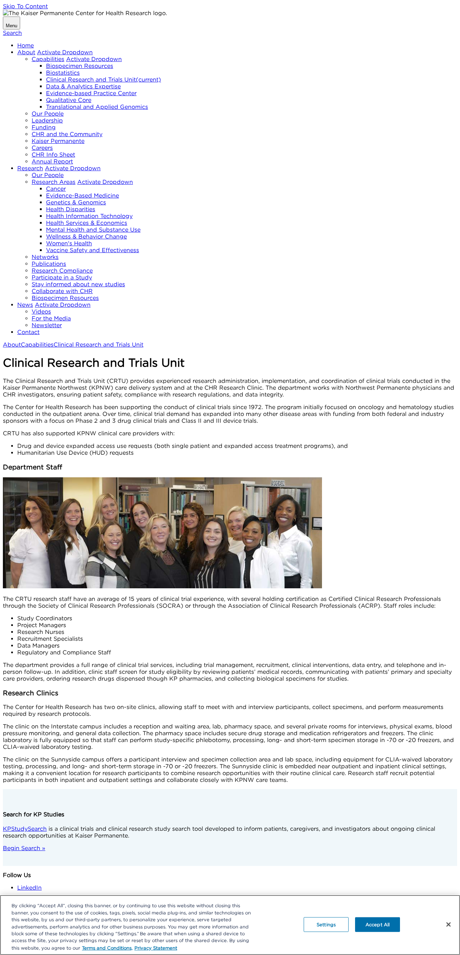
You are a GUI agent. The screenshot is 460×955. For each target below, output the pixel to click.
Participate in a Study (62, 277)
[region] (230, 925)
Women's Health (69, 243)
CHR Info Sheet (53, 154)
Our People (48, 113)
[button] (65, 52)
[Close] (448, 924)
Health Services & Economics (86, 222)
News (25, 304)
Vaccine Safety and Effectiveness (92, 250)
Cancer (56, 188)
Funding (44, 127)
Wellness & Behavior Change (86, 236)
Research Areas (53, 182)
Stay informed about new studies (78, 284)
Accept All (377, 924)
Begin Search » (24, 848)
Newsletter (47, 325)
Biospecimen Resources (79, 65)
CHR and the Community (67, 134)
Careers (42, 147)
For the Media (51, 318)
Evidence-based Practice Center (91, 93)
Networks (45, 257)
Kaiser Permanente (58, 141)
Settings (326, 924)
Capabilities (48, 59)
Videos (41, 311)
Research (30, 168)
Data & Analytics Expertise (83, 86)
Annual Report (52, 161)
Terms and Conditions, (107, 947)
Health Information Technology (89, 216)
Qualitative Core (68, 100)
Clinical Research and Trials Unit (103, 79)
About (26, 52)
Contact (28, 332)
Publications (49, 263)
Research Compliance (62, 270)
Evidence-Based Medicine (82, 195)
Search (12, 32)
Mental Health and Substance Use (93, 229)
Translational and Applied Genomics (97, 106)
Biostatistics (63, 72)
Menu (11, 25)
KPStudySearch (25, 828)
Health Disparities (70, 209)
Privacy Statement (155, 947)
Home (25, 45)
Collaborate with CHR (62, 291)
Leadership (47, 120)
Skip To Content (25, 6)
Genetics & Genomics (76, 202)
